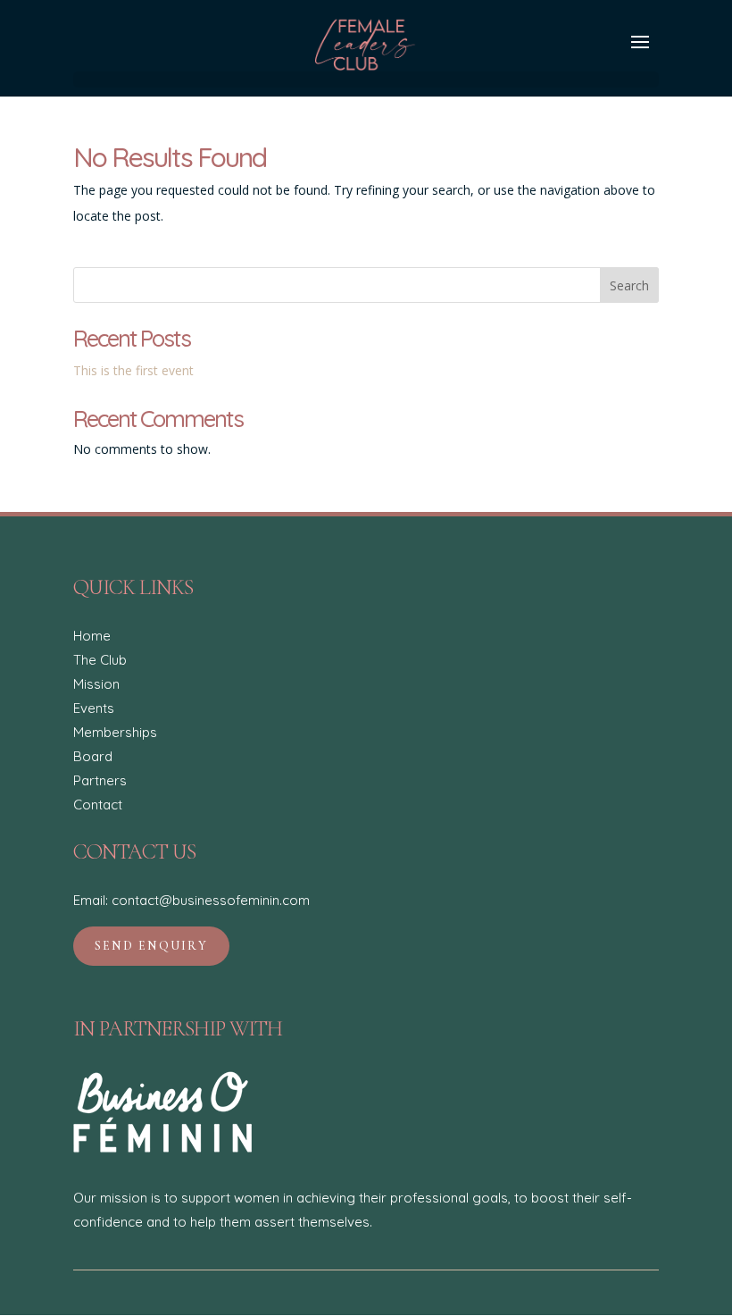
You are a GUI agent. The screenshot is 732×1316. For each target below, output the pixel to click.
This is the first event (133, 370)
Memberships (115, 732)
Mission (96, 683)
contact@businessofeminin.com (211, 900)
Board (92, 756)
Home (92, 635)
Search (629, 285)
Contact (97, 804)
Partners (100, 780)
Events (93, 708)
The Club (100, 659)
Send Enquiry (151, 945)
